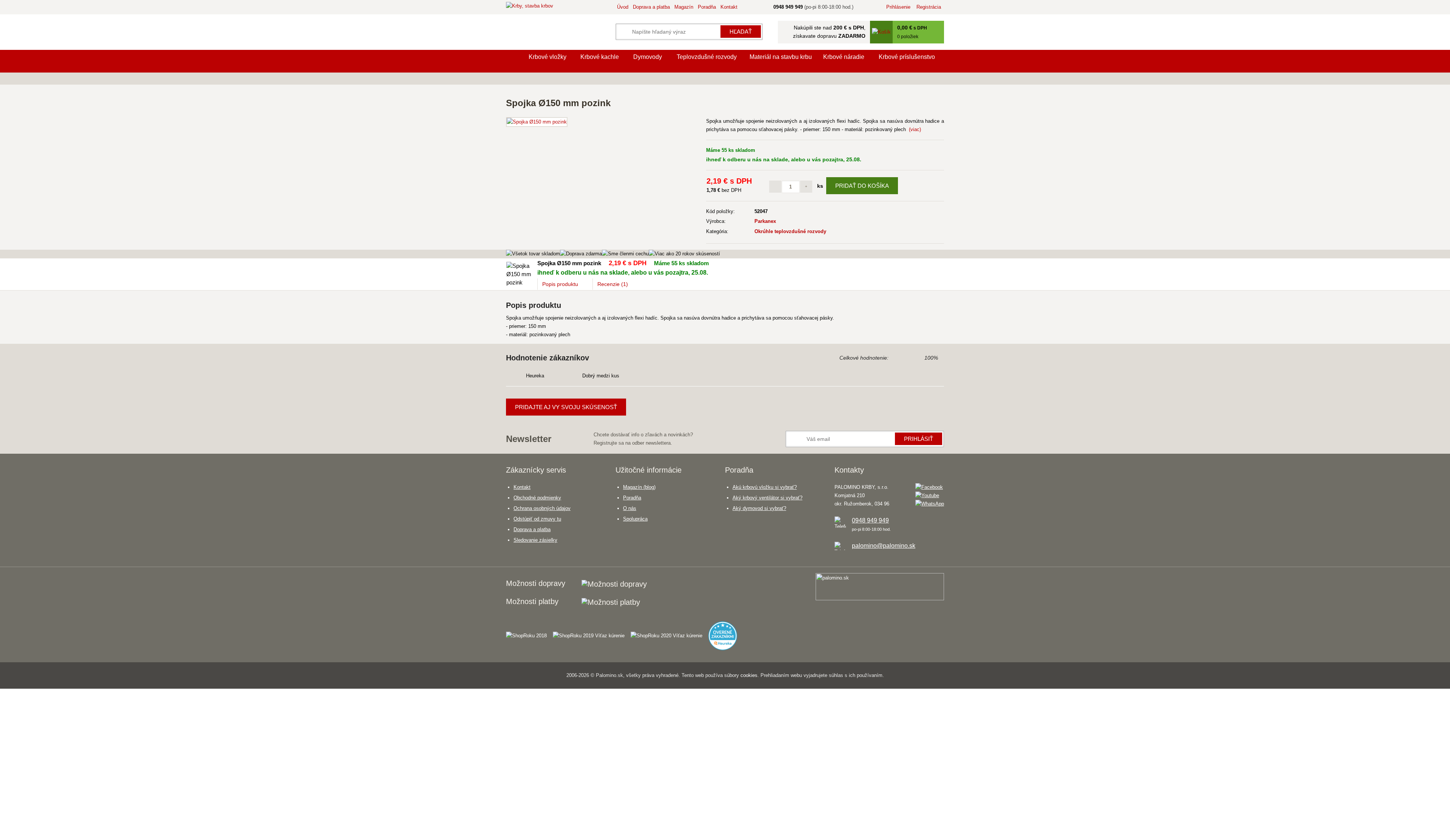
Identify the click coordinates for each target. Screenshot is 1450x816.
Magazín (683, 7)
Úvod (622, 7)
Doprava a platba (651, 7)
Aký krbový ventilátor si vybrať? (767, 498)
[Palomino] (513, 61)
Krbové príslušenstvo (907, 57)
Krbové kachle (599, 57)
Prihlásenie (898, 7)
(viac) (915, 129)
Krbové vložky (547, 57)
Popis (560, 284)
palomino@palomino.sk (883, 545)
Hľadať (741, 31)
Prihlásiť (918, 439)
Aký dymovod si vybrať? (759, 508)
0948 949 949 (870, 520)
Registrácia (928, 7)
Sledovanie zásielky (535, 540)
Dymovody (647, 57)
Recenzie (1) (612, 284)
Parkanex (765, 221)
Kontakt (728, 7)
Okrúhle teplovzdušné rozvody (790, 231)
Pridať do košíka (862, 185)
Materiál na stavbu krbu (781, 57)
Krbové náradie (843, 57)
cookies (748, 675)
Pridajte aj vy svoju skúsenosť (566, 407)
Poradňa (707, 7)
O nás (629, 508)
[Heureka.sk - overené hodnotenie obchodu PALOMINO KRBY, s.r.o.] (725, 632)
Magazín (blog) (639, 487)
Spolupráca (635, 519)
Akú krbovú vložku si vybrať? (765, 487)
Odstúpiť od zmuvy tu (537, 519)
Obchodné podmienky (537, 498)
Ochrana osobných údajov (542, 508)
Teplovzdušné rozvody (707, 57)
